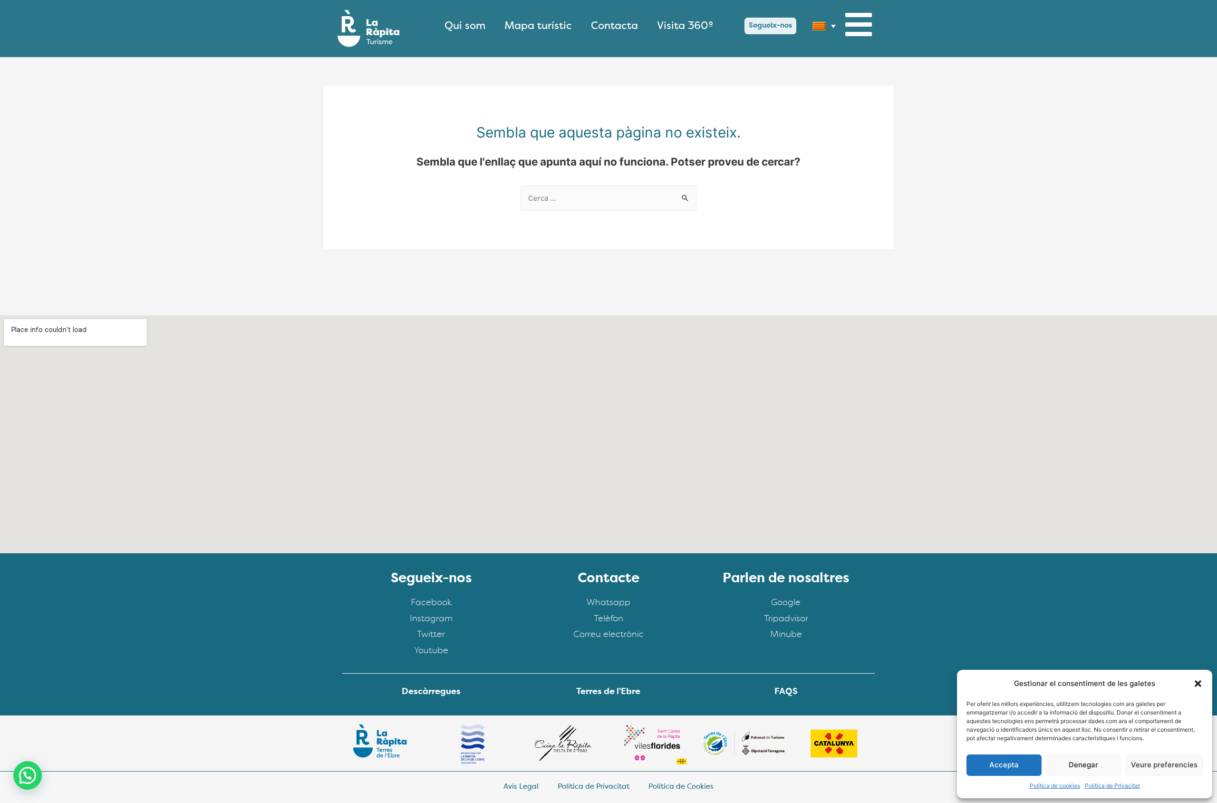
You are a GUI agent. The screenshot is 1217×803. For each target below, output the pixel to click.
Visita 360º (685, 26)
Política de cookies (1055, 785)
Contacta (614, 26)
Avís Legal (521, 787)
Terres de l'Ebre (608, 692)
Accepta (1004, 764)
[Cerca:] (608, 198)
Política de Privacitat (1112, 785)
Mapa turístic (538, 26)
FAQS (786, 692)
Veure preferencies (1164, 764)
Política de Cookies (681, 787)
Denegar (1083, 764)
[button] (1198, 683)
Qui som (464, 26)
